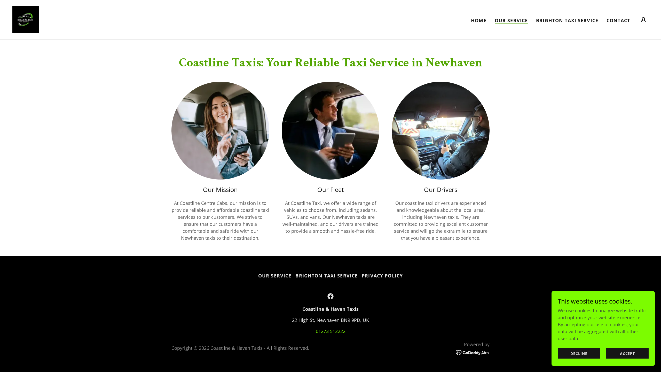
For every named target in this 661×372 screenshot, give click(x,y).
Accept (627, 353)
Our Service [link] (511, 20)
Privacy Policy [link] (382, 276)
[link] (25, 19)
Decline (578, 353)
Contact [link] (618, 20)
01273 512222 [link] (330, 331)
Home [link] (478, 20)
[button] (643, 19)
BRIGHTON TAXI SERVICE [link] (567, 20)
